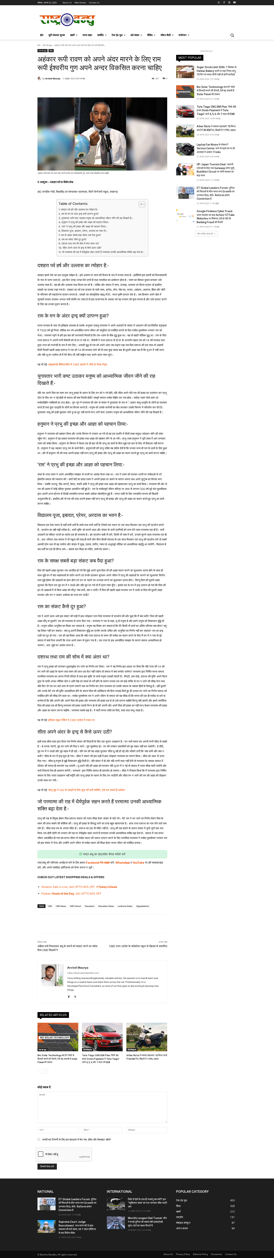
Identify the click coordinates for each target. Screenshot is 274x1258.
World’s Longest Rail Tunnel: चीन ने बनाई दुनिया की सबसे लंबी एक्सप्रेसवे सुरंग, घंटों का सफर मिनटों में (147, 1222)
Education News (106, 906)
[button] (232, 35)
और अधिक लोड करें (205, 233)
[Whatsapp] (219, 3)
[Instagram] (229, 3)
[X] (74, 88)
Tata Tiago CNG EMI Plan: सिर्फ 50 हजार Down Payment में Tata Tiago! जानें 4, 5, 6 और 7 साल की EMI (100, 1058)
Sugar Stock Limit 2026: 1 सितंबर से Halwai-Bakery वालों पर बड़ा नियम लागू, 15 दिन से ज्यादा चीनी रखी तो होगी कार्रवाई (216, 71)
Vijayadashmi (142, 906)
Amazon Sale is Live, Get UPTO (61, 887)
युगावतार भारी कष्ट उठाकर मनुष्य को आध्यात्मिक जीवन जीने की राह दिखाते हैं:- (97, 218)
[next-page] (45, 1071)
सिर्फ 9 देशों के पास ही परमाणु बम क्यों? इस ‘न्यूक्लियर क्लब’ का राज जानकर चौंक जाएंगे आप (147, 1203)
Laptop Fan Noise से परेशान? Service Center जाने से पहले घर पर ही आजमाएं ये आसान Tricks (216, 148)
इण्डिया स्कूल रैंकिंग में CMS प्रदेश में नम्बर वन (71, 720)
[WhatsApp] (91, 88)
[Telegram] (99, 88)
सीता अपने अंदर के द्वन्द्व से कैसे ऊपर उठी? (82, 247)
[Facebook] (224, 3)
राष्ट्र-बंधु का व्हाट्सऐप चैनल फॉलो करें (103, 854)
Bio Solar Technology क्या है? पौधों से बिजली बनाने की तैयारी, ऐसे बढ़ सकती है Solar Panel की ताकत (57, 1058)
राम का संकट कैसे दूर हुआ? (74, 239)
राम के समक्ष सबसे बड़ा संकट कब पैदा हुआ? (81, 235)
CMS (50, 906)
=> (96, 887)
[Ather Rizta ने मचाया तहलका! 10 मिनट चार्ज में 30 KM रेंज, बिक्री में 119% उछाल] (146, 1037)
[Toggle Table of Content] (140, 204)
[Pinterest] (82, 88)
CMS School (75, 906)
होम (38, 45)
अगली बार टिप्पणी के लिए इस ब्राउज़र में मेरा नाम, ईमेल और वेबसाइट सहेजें (76, 1139)
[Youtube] (234, 3)
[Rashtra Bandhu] (67, 19)
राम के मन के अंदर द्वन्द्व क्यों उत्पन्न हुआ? (80, 213)
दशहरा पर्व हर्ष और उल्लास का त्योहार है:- (80, 209)
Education (90, 906)
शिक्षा (51, 50)
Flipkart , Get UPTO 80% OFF (71, 893)
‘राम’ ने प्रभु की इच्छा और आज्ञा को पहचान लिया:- (84, 226)
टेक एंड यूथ (47, 45)
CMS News (61, 906)
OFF (92, 887)
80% (86, 887)
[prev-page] (39, 1071)
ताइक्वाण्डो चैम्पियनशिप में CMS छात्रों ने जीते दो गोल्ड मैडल (77, 364)
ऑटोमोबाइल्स (87, 1049)
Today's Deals (107, 887)
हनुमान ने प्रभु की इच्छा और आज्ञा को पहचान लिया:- (85, 222)
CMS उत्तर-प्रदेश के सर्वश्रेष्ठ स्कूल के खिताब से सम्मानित (138, 946)
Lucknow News (125, 906)
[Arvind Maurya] (39, 78)
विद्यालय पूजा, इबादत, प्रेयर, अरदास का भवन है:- (84, 230)
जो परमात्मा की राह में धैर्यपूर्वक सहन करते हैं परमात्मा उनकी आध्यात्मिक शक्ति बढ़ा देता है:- (103, 252)
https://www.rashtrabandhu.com (83, 973)
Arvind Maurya (52, 78)
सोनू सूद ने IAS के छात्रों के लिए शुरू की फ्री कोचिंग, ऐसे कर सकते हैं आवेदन (86, 790)
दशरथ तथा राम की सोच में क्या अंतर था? (80, 243)
